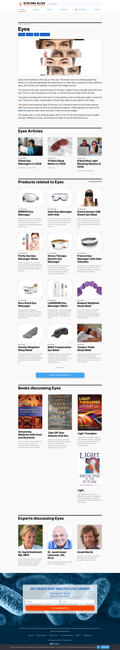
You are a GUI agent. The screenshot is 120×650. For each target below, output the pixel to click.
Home (20, 24)
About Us (31, 635)
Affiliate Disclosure (67, 635)
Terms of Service (42, 635)
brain (20, 110)
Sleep (36, 34)
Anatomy (21, 34)
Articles (97, 9)
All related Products (95, 181)
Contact (78, 635)
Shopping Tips (88, 635)
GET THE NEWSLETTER (60, 608)
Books (49, 9)
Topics (22, 9)
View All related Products (60, 375)
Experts (36, 9)
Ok (98, 647)
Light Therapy (45, 34)
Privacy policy (105, 647)
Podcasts (63, 9)
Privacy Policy (53, 635)
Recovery (29, 34)
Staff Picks (82, 9)
